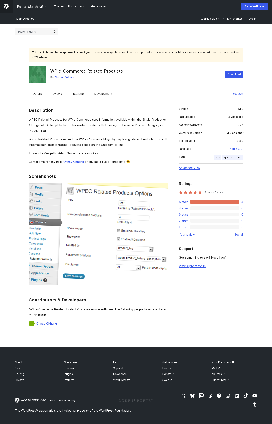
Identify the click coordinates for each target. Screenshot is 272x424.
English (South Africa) (62, 400)
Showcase (70, 362)
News (18, 368)
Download (234, 74)
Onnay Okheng (65, 77)
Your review (187, 234)
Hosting (19, 374)
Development (103, 93)
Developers (120, 374)
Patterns (69, 379)
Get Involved (170, 362)
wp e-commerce (232, 157)
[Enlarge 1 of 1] (163, 188)
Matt (216, 368)
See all (238, 234)
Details (37, 93)
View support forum (192, 266)
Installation (78, 93)
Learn (116, 362)
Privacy (19, 379)
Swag (167, 379)
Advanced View (189, 168)
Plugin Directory (24, 18)
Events (166, 368)
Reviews (56, 93)
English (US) (236, 148)
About (18, 362)
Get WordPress (254, 6)
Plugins (68, 374)
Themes (69, 368)
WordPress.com (223, 362)
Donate (168, 374)
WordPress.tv (123, 379)
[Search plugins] (54, 31)
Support (238, 93)
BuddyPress (221, 379)
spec (217, 157)
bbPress (218, 374)
